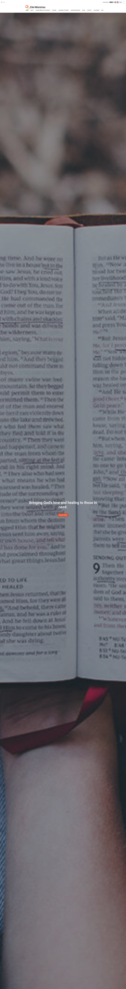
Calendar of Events (63, 10)
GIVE (102, 10)
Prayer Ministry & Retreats (43, 10)
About (32, 10)
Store (83, 10)
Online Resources (75, 10)
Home (27, 10)
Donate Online (63, 515)
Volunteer (96, 10)
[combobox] (120, 2)
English (120, 2)
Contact (89, 10)
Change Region (106, 2)
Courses (54, 10)
